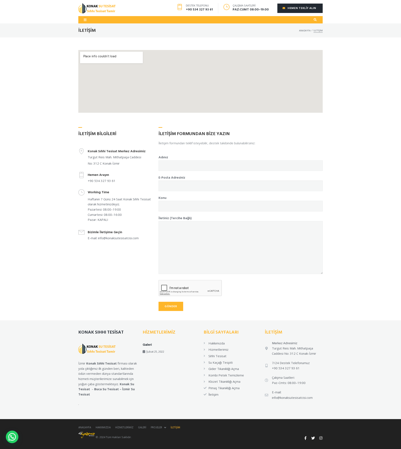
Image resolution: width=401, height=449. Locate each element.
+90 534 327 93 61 (199, 9)
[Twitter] (313, 438)
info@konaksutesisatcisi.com (118, 238)
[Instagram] (321, 438)
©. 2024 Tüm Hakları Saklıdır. (113, 437)
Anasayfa (305, 30)
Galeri (147, 344)
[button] (12, 437)
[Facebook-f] (305, 438)
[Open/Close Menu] (85, 19)
